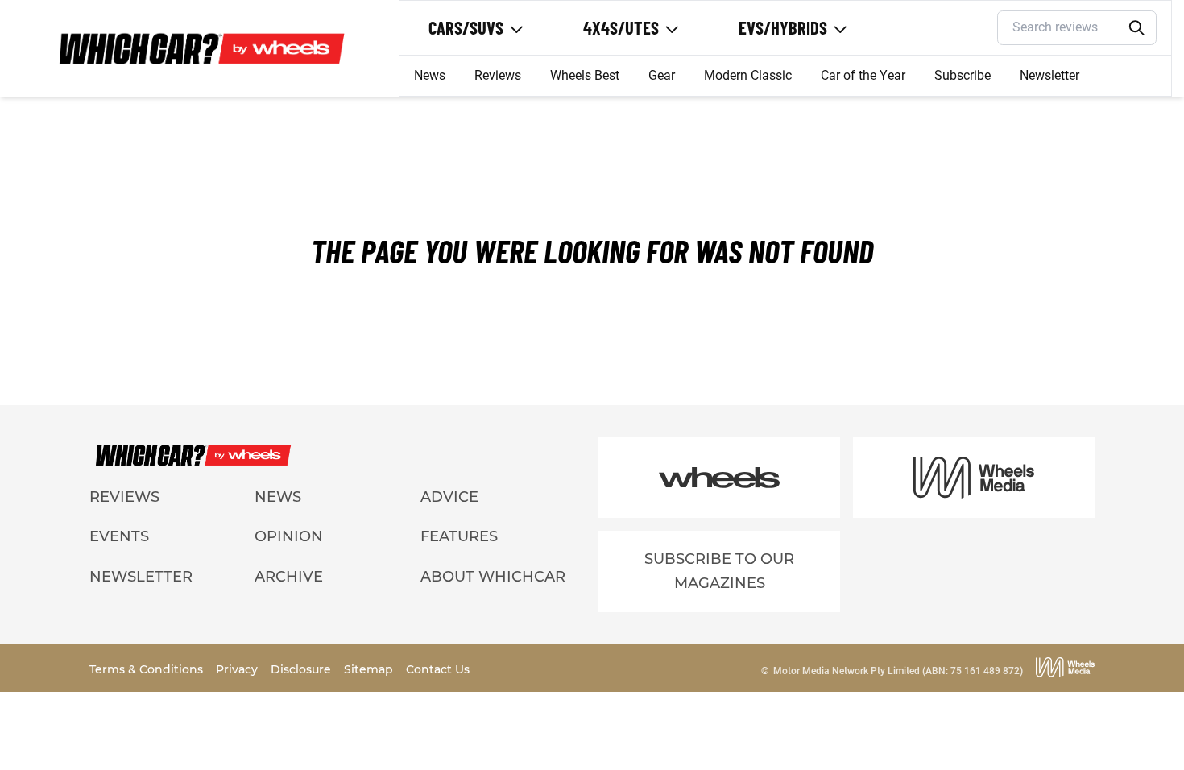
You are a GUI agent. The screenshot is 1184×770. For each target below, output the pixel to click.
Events (119, 536)
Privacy (238, 669)
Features (459, 536)
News (429, 75)
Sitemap (370, 669)
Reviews (497, 75)
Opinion (289, 536)
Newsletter (1049, 75)
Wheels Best (584, 75)
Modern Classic (748, 75)
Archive (289, 577)
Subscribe (962, 75)
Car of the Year (863, 75)
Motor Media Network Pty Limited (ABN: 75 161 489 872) (898, 671)
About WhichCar (492, 577)
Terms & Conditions (147, 669)
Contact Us (438, 669)
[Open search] (1137, 28)
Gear (661, 75)
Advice (449, 497)
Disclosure (302, 669)
